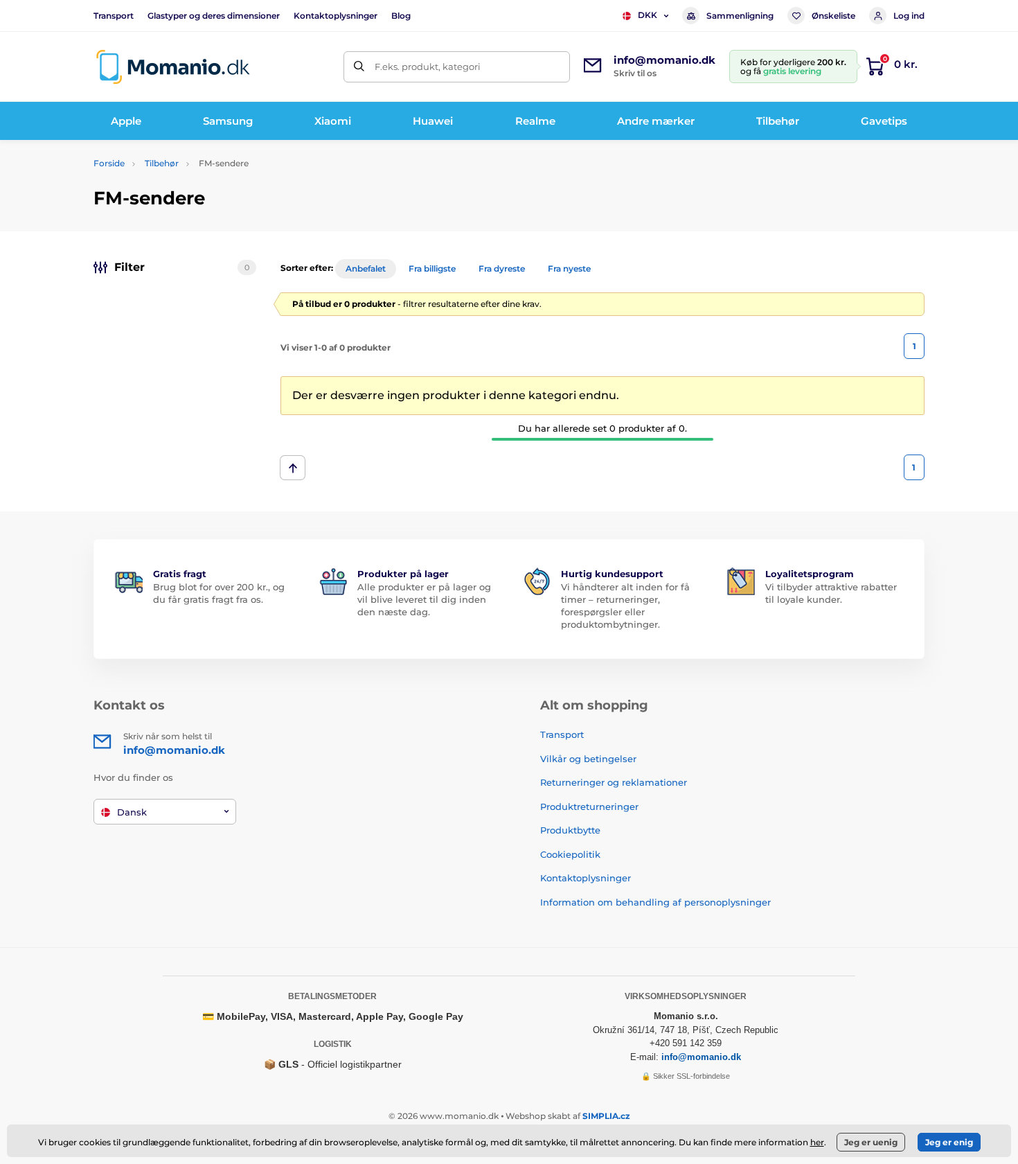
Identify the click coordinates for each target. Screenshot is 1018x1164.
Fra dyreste (502, 268)
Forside (109, 163)
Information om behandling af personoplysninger (655, 902)
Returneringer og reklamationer (613, 782)
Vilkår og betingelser (588, 758)
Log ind (909, 15)
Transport (113, 15)
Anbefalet (366, 268)
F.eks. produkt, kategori (428, 66)
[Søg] (359, 66)
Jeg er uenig (871, 1142)
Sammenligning (740, 15)
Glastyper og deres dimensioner (214, 15)
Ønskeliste (833, 15)
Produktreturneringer (589, 806)
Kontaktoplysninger (335, 15)
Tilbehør (162, 163)
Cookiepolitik (570, 854)
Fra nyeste (569, 268)
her (817, 1142)
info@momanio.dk (701, 1057)
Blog (401, 15)
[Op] (292, 467)
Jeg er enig (949, 1142)
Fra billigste (432, 268)
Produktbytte (570, 830)
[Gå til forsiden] (173, 66)
